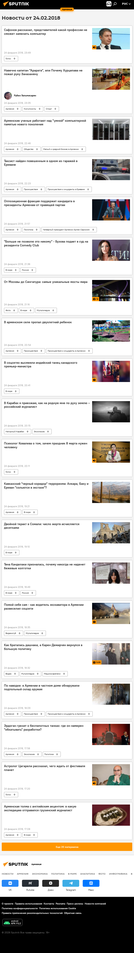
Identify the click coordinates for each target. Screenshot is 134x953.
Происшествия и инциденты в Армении (66, 350)
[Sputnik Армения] (17, 6)
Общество (29, 149)
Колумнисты (30, 108)
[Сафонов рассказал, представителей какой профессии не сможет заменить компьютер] (111, 38)
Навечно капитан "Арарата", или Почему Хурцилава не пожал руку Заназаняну (43, 72)
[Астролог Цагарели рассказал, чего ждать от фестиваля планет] (111, 774)
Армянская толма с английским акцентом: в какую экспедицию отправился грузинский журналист (40, 808)
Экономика (40, 873)
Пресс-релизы (75, 903)
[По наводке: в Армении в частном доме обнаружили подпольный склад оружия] (111, 694)
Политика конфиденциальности (20, 908)
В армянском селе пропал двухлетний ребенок (38, 322)
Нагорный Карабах (15, 431)
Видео (9, 673)
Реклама (60, 903)
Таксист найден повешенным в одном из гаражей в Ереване (40, 163)
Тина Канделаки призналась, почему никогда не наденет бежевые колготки (44, 566)
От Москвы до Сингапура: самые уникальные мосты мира (45, 282)
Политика (28, 229)
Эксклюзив (39, 431)
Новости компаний (95, 903)
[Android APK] (12, 923)
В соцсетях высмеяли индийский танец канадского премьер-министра (40, 364)
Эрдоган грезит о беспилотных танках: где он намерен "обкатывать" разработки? (43, 727)
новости (7, 873)
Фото (8, 310)
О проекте (7, 903)
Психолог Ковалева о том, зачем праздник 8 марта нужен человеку (45, 445)
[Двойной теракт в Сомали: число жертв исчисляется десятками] (111, 532)
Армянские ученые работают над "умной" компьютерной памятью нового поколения (45, 122)
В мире (9, 270)
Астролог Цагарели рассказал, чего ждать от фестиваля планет (44, 768)
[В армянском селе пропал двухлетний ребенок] (111, 330)
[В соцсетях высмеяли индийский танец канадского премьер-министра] (111, 371)
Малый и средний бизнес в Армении (61, 149)
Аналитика (87, 873)
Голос (8, 58)
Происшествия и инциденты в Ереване (66, 189)
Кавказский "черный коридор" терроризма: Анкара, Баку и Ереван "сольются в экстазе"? (46, 485)
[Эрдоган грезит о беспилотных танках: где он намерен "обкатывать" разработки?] (111, 734)
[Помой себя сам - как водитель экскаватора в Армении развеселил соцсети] (111, 613)
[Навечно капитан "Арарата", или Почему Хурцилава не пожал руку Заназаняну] (111, 79)
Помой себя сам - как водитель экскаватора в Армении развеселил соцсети (44, 606)
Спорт (49, 108)
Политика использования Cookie (57, 908)
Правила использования (28, 903)
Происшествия (31, 189)
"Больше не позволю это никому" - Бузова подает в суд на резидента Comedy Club (46, 243)
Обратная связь (72, 913)
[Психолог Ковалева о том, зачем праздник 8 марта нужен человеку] (111, 452)
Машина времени (52, 673)
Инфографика (118, 873)
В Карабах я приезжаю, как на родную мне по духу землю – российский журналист (47, 405)
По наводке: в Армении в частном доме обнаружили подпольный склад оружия (41, 687)
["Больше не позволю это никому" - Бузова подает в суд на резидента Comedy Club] (111, 250)
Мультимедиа (43, 310)
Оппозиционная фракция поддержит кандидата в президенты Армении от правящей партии (39, 203)
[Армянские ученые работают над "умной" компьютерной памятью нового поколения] (111, 129)
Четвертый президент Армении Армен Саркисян (66, 229)
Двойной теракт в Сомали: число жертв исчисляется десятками (41, 526)
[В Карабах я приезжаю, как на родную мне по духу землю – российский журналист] (111, 411)
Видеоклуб (11, 633)
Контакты (49, 903)
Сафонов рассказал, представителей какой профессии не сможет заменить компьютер (45, 32)
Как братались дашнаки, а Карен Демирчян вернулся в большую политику (43, 647)
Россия (25, 270)
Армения (10, 108)
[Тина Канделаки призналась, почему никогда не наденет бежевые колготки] (111, 573)
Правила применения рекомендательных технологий (32, 913)
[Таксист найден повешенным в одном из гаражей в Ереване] (111, 169)
